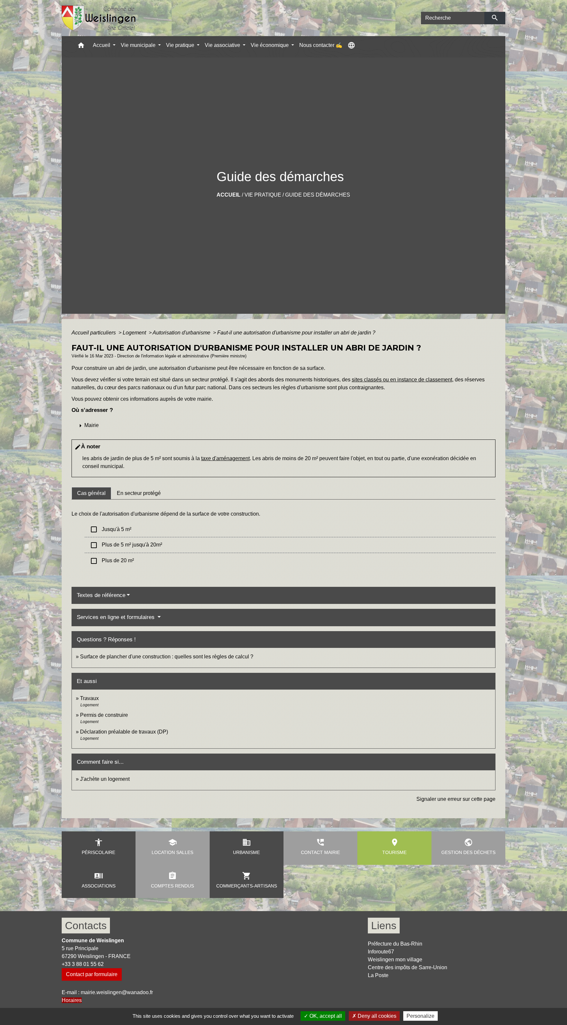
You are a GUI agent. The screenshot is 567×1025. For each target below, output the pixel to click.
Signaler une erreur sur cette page (455, 799)
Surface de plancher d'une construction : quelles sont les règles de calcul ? (166, 656)
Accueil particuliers (94, 332)
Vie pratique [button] (181, 45)
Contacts (86, 925)
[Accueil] (99, 18)
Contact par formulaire (91, 974)
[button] (81, 47)
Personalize (420, 1016)
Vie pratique (262, 195)
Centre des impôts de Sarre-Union (407, 967)
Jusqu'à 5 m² (110, 529)
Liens (383, 925)
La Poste (378, 975)
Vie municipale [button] (139, 45)
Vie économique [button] (270, 45)
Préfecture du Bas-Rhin (395, 944)
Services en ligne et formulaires (116, 617)
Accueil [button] (102, 45)
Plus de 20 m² (112, 561)
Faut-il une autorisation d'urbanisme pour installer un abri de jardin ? (296, 332)
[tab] (91, 493)
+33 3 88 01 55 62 (83, 964)
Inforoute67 (381, 951)
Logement (135, 332)
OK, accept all (325, 1016)
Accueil (229, 195)
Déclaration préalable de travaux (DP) (124, 732)
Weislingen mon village (395, 959)
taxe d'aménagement (225, 458)
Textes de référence (101, 595)
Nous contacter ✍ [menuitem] (320, 45)
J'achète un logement (105, 779)
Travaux (89, 698)
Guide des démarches (317, 195)
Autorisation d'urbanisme (182, 332)
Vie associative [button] (223, 45)
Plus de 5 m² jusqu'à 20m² (126, 545)
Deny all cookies (376, 1016)
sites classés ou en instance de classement (402, 379)
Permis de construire (104, 715)
